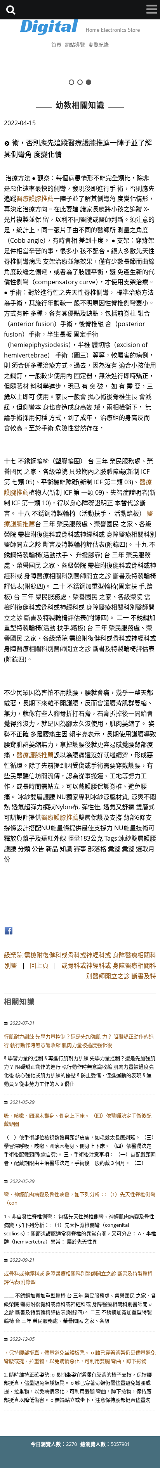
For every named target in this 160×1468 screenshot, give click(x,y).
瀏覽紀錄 (99, 44)
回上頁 (39, 965)
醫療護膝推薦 (35, 198)
